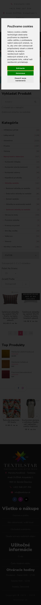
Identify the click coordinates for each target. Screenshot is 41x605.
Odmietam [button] (20, 73)
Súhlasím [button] (20, 68)
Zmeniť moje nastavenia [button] (20, 79)
